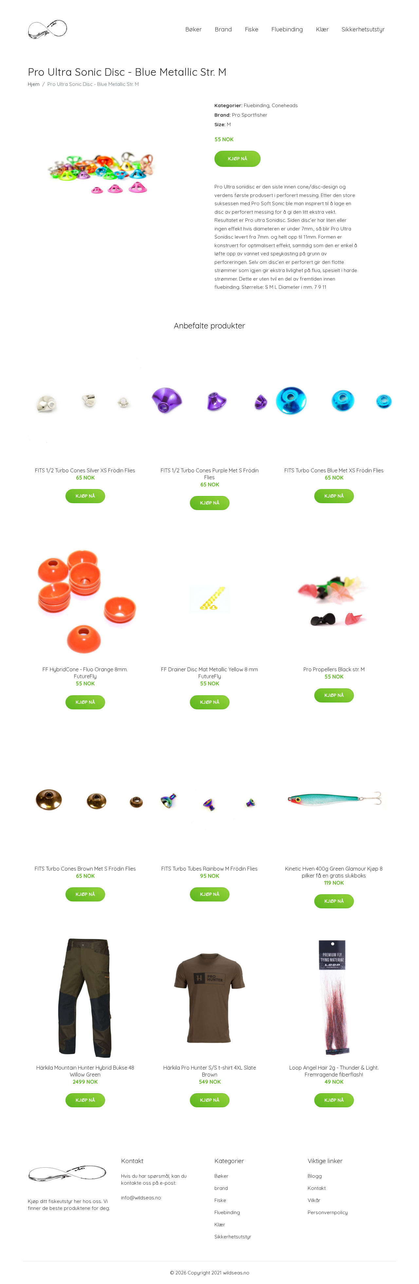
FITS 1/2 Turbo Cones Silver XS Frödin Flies (85, 470)
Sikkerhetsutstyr (363, 29)
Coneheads (285, 105)
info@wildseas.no (141, 1198)
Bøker (193, 29)
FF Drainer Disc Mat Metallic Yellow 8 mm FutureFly (209, 673)
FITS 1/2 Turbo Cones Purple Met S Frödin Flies (210, 474)
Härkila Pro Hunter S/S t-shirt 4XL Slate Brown (209, 1071)
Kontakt (317, 1188)
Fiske (251, 29)
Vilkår (314, 1200)
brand (223, 29)
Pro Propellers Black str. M (334, 669)
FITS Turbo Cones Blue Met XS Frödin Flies (334, 470)
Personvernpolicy (328, 1212)
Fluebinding (287, 29)
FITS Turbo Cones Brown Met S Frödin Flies (85, 868)
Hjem (34, 84)
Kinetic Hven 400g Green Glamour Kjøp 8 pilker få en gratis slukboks (334, 872)
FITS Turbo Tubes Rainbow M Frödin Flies (209, 868)
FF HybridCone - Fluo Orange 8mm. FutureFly (85, 673)
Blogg (315, 1176)
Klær (322, 29)
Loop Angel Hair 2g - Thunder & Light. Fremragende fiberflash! (334, 1071)
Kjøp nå (237, 159)
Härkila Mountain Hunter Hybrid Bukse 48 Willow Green (85, 1071)
